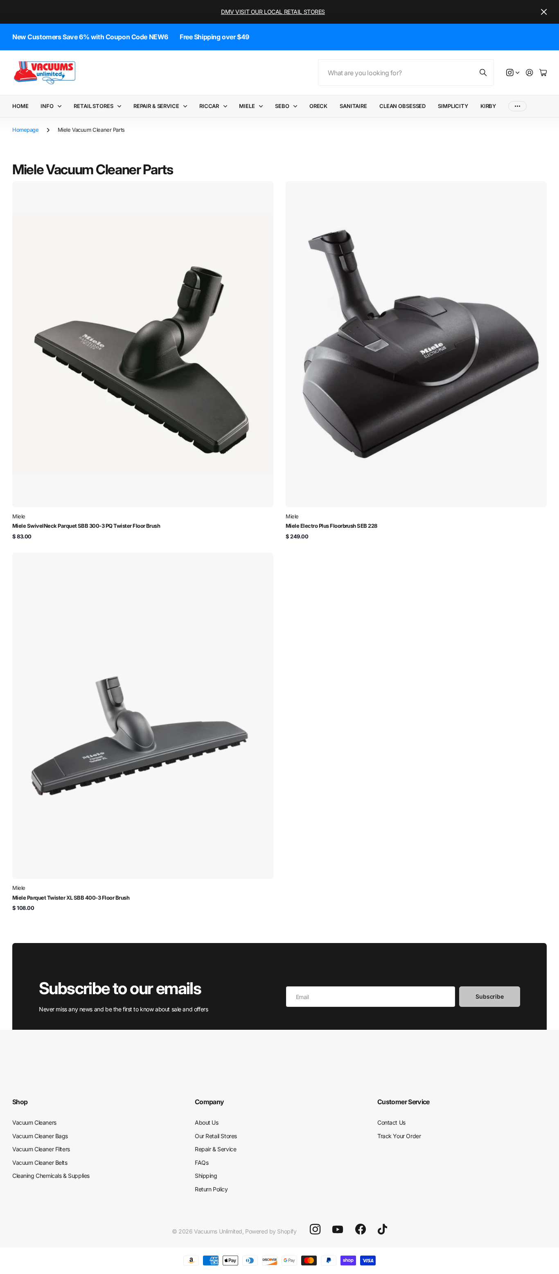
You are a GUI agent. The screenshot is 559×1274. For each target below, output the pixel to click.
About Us (207, 1122)
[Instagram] (315, 1229)
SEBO (282, 106)
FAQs (201, 1162)
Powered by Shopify (270, 1231)
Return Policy (211, 1189)
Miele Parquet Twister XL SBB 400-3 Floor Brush (70, 897)
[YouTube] (337, 1229)
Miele (247, 106)
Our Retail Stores (216, 1135)
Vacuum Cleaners (34, 1122)
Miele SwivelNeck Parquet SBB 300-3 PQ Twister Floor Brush (86, 525)
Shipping (206, 1175)
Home (20, 106)
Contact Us (391, 1122)
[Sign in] (529, 73)
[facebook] (360, 1229)
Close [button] (544, 12)
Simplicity (453, 106)
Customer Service (403, 1102)
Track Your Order (399, 1135)
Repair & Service (156, 106)
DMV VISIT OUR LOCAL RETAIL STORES (273, 11)
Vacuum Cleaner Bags (40, 1135)
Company (209, 1102)
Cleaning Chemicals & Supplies (51, 1175)
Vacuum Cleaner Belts (40, 1162)
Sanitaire (353, 106)
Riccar (209, 106)
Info (47, 106)
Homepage (25, 129)
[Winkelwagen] (543, 73)
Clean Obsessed (402, 106)
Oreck (318, 106)
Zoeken (483, 72)
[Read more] (512, 73)
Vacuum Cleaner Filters (41, 1149)
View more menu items (517, 106)
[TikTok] (382, 1229)
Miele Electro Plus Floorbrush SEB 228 (331, 525)
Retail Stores (93, 106)
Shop (19, 1102)
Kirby (488, 106)
